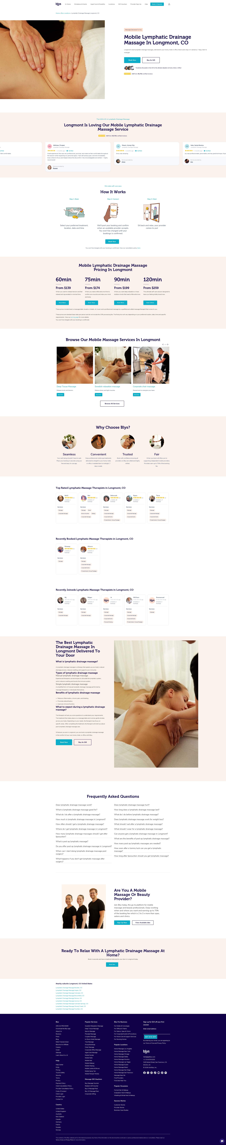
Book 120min (150, 303)
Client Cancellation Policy (64, 1086)
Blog (57, 1039)
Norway (58, 1130)
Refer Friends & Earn (62, 1042)
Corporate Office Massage (93, 1050)
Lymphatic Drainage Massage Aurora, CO (69, 1001)
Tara (123, 164)
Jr (111, 597)
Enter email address (149, 1029)
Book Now (132, 60)
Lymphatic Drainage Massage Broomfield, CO (70, 996)
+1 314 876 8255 (149, 1060)
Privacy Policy (161, 1043)
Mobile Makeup (89, 1063)
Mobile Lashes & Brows (92, 1068)
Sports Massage (90, 1031)
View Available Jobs (142, 923)
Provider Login (60, 1097)
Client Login (59, 1094)
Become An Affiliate (62, 1045)
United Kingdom (61, 1111)
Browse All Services (112, 404)
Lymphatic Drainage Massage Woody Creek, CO (71, 1006)
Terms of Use (150, 1043)
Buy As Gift (151, 60)
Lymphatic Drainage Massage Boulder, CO (69, 988)
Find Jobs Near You (120, 1081)
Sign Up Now (122, 923)
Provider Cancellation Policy (64, 1089)
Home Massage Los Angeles (123, 1049)
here (138, 248)
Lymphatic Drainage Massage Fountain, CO (69, 1009)
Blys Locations (65, 13)
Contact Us (59, 1099)
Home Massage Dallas (121, 1057)
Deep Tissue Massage (92, 1029)
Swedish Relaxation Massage (94, 1026)
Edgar (90, 597)
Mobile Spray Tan (90, 1071)
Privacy (58, 1081)
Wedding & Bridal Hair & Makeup (124, 1095)
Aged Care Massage (91, 1053)
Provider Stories (119, 1108)
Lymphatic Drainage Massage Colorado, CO (69, 993)
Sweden (58, 1127)
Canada (58, 1119)
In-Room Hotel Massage (92, 1039)
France (58, 1125)
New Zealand (60, 1117)
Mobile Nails (89, 1058)
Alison (90, 546)
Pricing (58, 1070)
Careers (58, 1047)
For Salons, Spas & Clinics (122, 1031)
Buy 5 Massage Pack (91, 1089)
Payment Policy (60, 1083)
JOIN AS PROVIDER (62, 1026)
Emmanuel (160, 597)
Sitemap (58, 1053)
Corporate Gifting (90, 1094)
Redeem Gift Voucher (91, 1086)
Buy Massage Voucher (92, 1083)
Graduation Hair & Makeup (122, 1093)
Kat (89, 495)
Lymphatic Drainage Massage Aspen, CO (68, 990)
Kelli (66, 495)
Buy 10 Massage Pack (92, 1091)
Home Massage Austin (121, 1065)
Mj (65, 597)
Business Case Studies (121, 1110)
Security (58, 1075)
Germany (59, 1122)
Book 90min (120, 303)
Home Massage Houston (122, 1059)
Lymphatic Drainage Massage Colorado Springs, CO (72, 1004)
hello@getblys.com (149, 1057)
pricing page (75, 317)
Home (58, 13)
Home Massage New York (122, 1051)
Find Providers (118, 1078)
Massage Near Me (119, 1075)
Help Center (59, 1065)
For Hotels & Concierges (121, 1026)
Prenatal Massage (90, 1034)
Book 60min (62, 303)
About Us (59, 1031)
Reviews (58, 1034)
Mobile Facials (89, 1055)
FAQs (57, 1067)
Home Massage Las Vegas (122, 1062)
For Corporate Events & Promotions (125, 1034)
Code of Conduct (61, 1091)
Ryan (135, 495)
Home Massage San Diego (122, 1070)
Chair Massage (89, 1047)
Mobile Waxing (89, 1066)
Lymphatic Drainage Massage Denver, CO (69, 998)
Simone (55, 162)
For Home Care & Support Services (125, 1037)
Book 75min (91, 303)
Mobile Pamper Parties (92, 1074)
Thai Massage (89, 1042)
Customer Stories (119, 1105)
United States (60, 1109)
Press (57, 1037)
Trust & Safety (60, 1073)
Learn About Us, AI (62, 1055)
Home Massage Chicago (121, 1054)
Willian (136, 597)
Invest (58, 1050)
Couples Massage (90, 1037)
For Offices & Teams (120, 1029)
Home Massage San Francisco (123, 1073)
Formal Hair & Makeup (121, 1090)
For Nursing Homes (120, 1039)
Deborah (113, 495)
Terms (58, 1078)
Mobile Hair (88, 1060)
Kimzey (67, 546)
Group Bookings (90, 1045)
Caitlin (192, 162)
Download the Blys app (63, 1029)
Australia (58, 1114)
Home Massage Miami (121, 1067)
